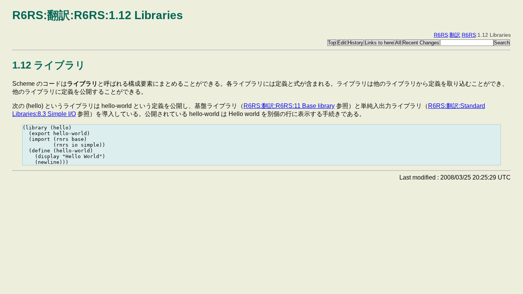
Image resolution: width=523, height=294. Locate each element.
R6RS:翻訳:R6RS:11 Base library (289, 106)
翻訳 (454, 35)
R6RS (441, 35)
